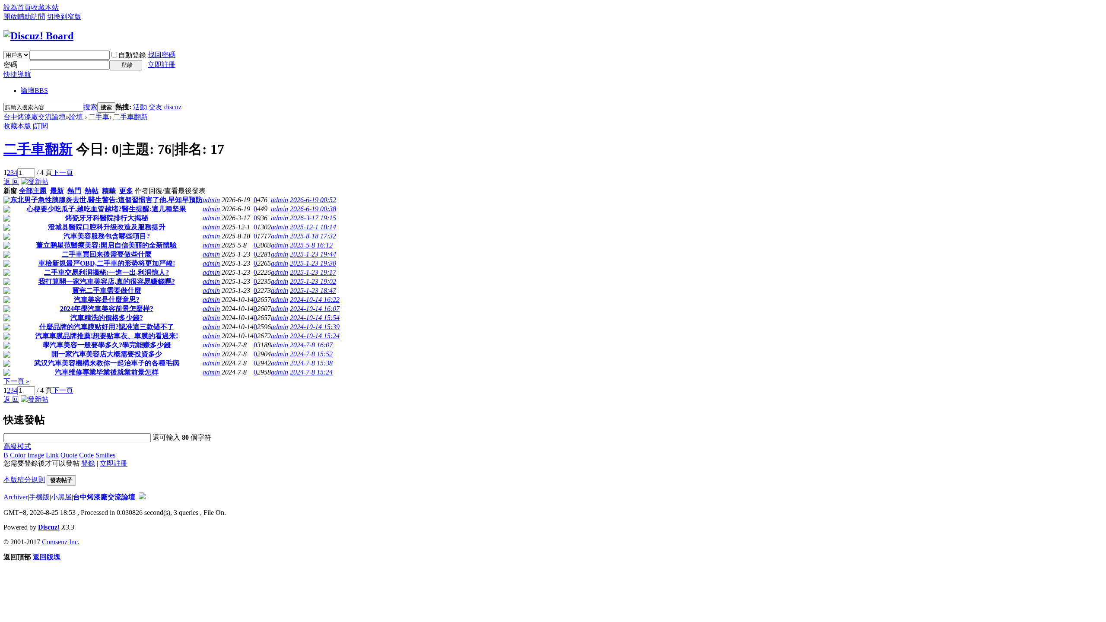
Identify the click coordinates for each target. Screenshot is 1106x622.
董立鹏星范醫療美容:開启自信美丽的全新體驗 (106, 245)
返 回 (11, 181)
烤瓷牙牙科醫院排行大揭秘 (106, 218)
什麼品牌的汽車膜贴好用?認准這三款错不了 (106, 326)
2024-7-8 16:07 (311, 345)
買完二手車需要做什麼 (106, 290)
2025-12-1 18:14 (313, 227)
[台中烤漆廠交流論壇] (38, 35)
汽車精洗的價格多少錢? (106, 317)
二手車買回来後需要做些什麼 (107, 254)
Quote (68, 455)
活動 (140, 107)
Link (52, 455)
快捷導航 (17, 74)
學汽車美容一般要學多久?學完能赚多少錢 (107, 345)
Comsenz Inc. (60, 542)
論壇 (34, 90)
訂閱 (41, 126)
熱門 (74, 190)
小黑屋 (61, 497)
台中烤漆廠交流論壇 (34, 117)
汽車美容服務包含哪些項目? (107, 236)
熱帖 (92, 190)
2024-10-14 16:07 (315, 308)
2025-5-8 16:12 (311, 245)
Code (86, 455)
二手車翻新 (130, 117)
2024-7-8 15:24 (311, 372)
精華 (109, 190)
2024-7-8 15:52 (311, 354)
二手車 (99, 117)
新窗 (10, 190)
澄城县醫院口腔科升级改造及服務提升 (106, 227)
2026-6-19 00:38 (313, 209)
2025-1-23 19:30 (313, 263)
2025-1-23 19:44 (313, 254)
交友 (155, 107)
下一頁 (62, 172)
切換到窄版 (64, 16)
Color (17, 455)
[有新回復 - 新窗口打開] (6, 201)
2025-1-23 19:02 (313, 281)
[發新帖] (34, 181)
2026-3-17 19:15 (313, 218)
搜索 (90, 107)
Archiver (15, 497)
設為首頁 (17, 7)
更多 (126, 190)
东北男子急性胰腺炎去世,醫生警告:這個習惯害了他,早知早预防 (106, 199)
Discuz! (49, 527)
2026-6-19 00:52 (313, 199)
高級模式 (17, 446)
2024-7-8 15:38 (311, 363)
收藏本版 (18, 126)
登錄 (88, 463)
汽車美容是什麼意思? (107, 299)
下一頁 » (16, 381)
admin (211, 199)
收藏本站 (45, 7)
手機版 (39, 497)
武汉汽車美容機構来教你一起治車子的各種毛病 (106, 363)
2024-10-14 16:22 (315, 299)
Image (35, 455)
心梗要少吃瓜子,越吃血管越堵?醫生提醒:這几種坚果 (106, 209)
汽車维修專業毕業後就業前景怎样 (107, 372)
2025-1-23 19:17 (313, 272)
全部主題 (33, 190)
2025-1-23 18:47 (313, 290)
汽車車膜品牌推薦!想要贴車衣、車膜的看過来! (106, 336)
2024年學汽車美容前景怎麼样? (106, 308)
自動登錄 (132, 55)
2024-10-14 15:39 (315, 326)
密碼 (10, 64)
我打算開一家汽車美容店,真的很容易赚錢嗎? (106, 281)
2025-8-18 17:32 (313, 236)
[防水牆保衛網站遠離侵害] (142, 497)
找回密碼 (161, 54)
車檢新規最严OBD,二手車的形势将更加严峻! (106, 263)
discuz (172, 107)
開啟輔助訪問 (24, 16)
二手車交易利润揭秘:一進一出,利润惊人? (106, 272)
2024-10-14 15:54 (315, 317)
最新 (57, 190)
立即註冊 (161, 64)
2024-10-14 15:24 (315, 336)
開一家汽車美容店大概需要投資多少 (106, 354)
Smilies (105, 455)
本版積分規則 (24, 479)
